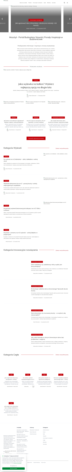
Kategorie (45, 427)
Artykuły (19, 427)
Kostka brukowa (46, 429)
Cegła (45, 2)
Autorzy (32, 427)
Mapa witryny (43, 462)
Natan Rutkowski (33, 432)
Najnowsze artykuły (23, 2)
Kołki (44, 434)
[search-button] (64, 2)
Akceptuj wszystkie (13, 468)
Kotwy (44, 432)
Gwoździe (54, 2)
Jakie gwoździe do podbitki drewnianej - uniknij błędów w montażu (22, 441)
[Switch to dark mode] (67, 3)
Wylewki (30, 2)
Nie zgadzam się (13, 465)
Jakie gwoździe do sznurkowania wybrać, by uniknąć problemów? (21, 450)
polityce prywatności (17, 463)
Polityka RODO (29, 462)
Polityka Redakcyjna (36, 462)
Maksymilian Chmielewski (34, 429)
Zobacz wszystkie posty (62, 148)
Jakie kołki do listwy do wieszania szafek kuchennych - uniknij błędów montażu (22, 436)
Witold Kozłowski (33, 434)
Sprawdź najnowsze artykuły (36, 138)
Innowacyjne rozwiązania (37, 2)
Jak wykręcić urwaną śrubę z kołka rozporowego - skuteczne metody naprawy (23, 431)
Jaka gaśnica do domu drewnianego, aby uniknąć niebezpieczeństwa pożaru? (22, 445)
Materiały (49, 2)
